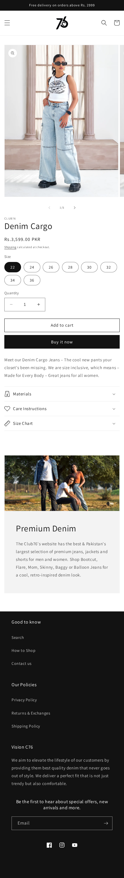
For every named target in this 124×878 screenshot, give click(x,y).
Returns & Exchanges (31, 713)
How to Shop (24, 650)
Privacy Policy (24, 699)
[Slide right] (74, 207)
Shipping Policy (26, 726)
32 (108, 267)
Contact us (22, 663)
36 (32, 280)
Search (18, 637)
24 (32, 267)
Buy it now (62, 342)
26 (51, 267)
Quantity (11, 293)
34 (12, 280)
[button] (7, 22)
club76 (53, 873)
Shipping (10, 247)
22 (12, 267)
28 (70, 267)
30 (89, 267)
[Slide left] (49, 207)
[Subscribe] (105, 823)
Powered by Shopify (73, 873)
